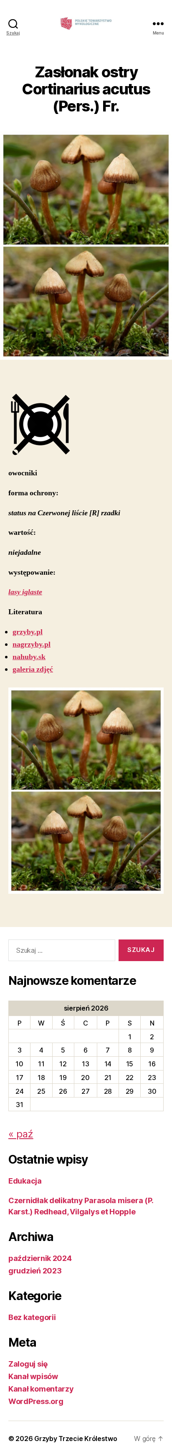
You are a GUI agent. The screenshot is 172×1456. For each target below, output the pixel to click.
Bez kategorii (32, 1317)
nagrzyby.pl (32, 644)
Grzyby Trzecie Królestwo (75, 1438)
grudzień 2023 (35, 1270)
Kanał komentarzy (41, 1388)
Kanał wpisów (33, 1376)
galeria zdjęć (33, 669)
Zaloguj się (28, 1364)
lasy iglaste (25, 592)
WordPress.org (35, 1401)
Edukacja (25, 1181)
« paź (20, 1134)
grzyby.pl (28, 632)
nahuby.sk (29, 657)
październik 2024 (40, 1258)
